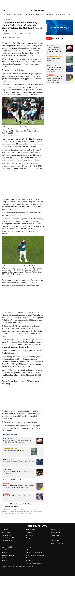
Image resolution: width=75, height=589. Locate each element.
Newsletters (5, 550)
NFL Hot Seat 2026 (8, 538)
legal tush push (26, 87)
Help (27, 558)
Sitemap (4, 560)
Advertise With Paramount (34, 552)
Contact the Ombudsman (34, 563)
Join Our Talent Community (35, 555)
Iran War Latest (6, 535)
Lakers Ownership (7, 540)
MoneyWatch (50, 14)
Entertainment (60, 14)
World (26, 14)
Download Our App (8, 555)
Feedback (29, 560)
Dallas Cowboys (28, 504)
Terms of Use (55, 540)
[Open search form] (70, 10)
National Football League (13, 504)
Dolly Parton (18, 14)
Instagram (29, 538)
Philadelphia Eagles (11, 506)
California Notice (56, 535)
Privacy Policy (55, 532)
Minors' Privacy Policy (58, 543)
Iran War (9, 14)
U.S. (4, 14)
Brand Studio (6, 558)
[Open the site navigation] (14, 10)
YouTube (29, 532)
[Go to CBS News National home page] (37, 10)
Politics (31, 14)
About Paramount (32, 550)
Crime (69, 14)
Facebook (29, 535)
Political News (6, 532)
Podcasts (5, 552)
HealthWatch (40, 14)
